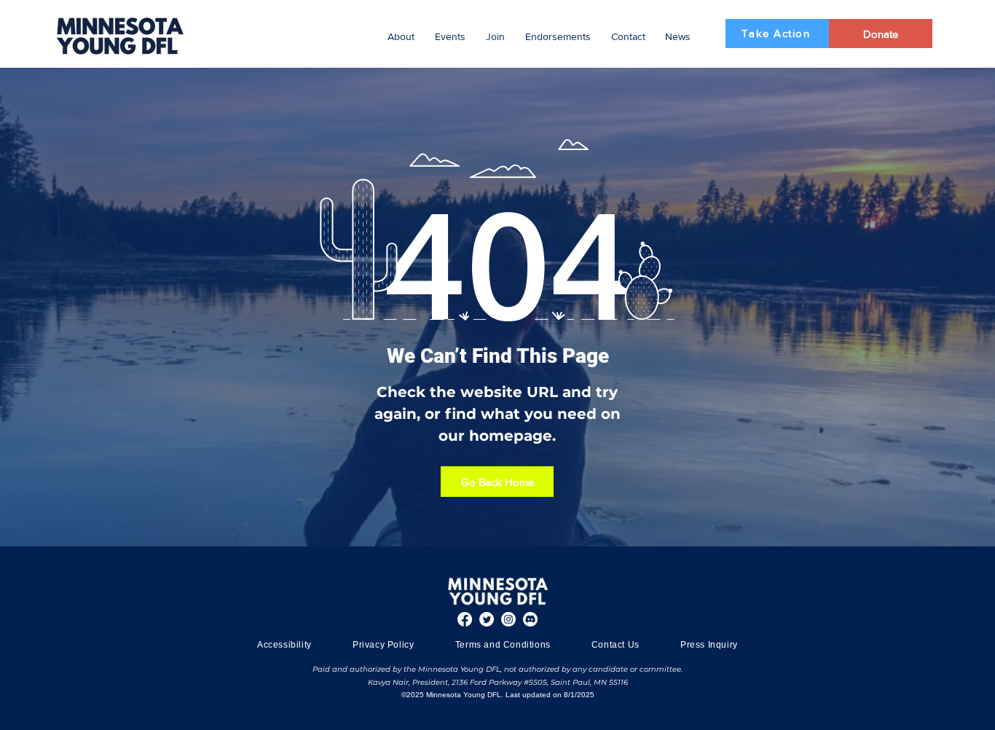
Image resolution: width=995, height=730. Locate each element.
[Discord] (530, 619)
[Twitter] (486, 619)
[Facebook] (464, 619)
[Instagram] (508, 619)
